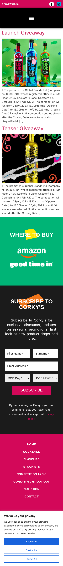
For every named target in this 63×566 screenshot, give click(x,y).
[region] (31, 538)
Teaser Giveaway (22, 128)
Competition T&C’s (31, 474)
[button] (31, 18)
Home (31, 444)
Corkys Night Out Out (31, 481)
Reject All (32, 559)
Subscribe (31, 390)
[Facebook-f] (51, 4)
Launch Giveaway (23, 32)
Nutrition (31, 489)
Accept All (31, 541)
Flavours (31, 459)
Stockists (31, 466)
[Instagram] (59, 4)
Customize (31, 550)
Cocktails (31, 451)
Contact (32, 496)
